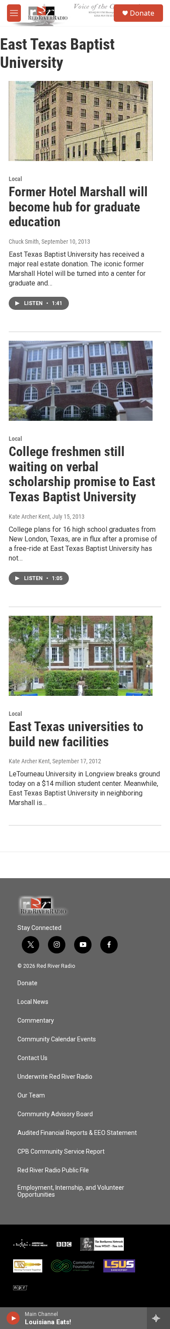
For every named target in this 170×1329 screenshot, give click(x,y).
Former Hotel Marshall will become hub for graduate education (78, 207)
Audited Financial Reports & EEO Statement (77, 1133)
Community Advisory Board (55, 1114)
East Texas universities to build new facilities (76, 734)
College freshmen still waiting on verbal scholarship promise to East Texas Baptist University (82, 474)
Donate (142, 13)
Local (15, 178)
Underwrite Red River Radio (54, 1077)
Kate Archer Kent (29, 516)
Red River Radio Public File (53, 1170)
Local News (32, 1002)
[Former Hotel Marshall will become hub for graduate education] (81, 121)
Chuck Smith (24, 241)
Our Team (31, 1095)
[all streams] (158, 1318)
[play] (13, 1318)
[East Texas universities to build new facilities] (81, 656)
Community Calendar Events (56, 1039)
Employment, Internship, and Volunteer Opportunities (70, 1191)
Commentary (35, 1020)
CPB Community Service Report (61, 1151)
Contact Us (32, 1058)
